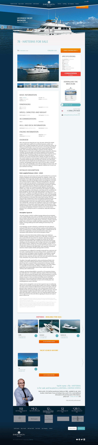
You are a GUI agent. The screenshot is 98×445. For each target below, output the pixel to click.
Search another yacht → (71, 50)
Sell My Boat (82, 6)
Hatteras (23, 50)
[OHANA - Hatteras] (78, 335)
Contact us (81, 428)
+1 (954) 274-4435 (73, 110)
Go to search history (49, 375)
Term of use (31, 439)
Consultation (72, 428)
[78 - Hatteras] (35, 369)
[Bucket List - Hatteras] (57, 335)
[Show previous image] (21, 67)
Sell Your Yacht (31, 428)
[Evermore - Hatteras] (36, 335)
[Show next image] (55, 67)
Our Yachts (37, 428)
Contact (50, 428)
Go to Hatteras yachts (49, 341)
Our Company (44, 428)
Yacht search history (49, 350)
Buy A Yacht (23, 428)
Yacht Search (16, 428)
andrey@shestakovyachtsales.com (72, 115)
